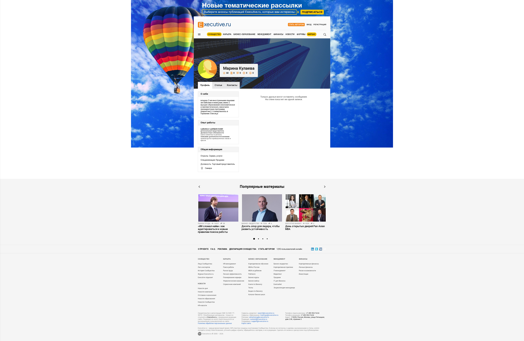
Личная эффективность (232, 274)
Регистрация (319, 24)
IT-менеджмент (279, 271)
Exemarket (278, 284)
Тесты (250, 288)
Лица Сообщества (205, 264)
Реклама (222, 249)
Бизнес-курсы (253, 277)
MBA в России (253, 267)
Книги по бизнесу (255, 284)
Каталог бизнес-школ (256, 295)
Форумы (301, 34)
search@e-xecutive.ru (266, 313)
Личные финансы (306, 267)
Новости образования (206, 299)
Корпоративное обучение (258, 264)
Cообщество (203, 259)
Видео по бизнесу (255, 291)
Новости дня (203, 288)
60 (227, 73)
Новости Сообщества (206, 302)
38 (224, 223)
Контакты (232, 85)
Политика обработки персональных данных (215, 323)
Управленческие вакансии (233, 281)
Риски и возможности (307, 271)
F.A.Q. (213, 249)
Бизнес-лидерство (250, 223)
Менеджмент (264, 34)
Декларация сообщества (242, 249)
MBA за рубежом (254, 271)
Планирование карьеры (232, 277)
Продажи (277, 277)
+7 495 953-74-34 (312, 313)
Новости (289, 34)
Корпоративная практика (283, 267)
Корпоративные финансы (309, 264)
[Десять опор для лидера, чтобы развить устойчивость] (262, 208)
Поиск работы (228, 267)
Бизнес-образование (244, 34)
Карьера (227, 34)
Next (324, 186)
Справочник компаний (232, 284)
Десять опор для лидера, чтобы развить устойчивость (261, 227)
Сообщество (214, 34)
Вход (309, 24)
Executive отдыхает (205, 277)
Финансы (278, 34)
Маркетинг (278, 274)
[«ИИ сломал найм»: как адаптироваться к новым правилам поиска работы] (218, 208)
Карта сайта (246, 323)
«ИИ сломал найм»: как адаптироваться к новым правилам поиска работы (213, 229)
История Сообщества (206, 271)
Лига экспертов (204, 267)
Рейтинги (251, 274)
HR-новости (202, 305)
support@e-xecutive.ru (259, 321)
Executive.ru (212, 317)
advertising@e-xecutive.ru (259, 317)
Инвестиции (303, 274)
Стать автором (296, 24)
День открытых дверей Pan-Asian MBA (305, 227)
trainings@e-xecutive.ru (269, 315)
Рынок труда (204, 223)
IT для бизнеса (279, 281)
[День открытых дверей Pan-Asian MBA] (305, 208)
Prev (199, 186)
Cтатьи (218, 85)
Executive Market (293, 223)
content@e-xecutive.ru (258, 319)
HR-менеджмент (229, 264)
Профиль (205, 85)
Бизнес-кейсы (253, 281)
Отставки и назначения (207, 295)
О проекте (203, 249)
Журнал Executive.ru (206, 274)
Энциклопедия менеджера (284, 288)
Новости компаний (205, 292)
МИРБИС (312, 34)
